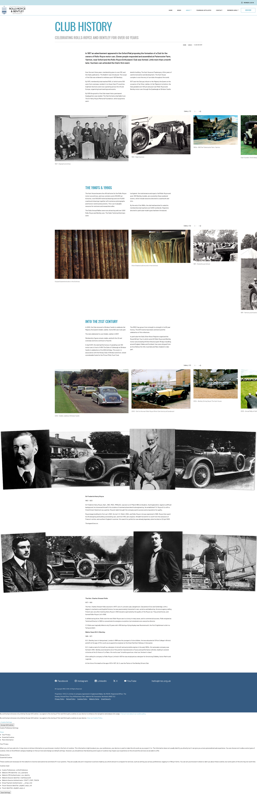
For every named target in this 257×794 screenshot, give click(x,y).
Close (2, 732)
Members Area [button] (232, 10)
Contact (219, 10)
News (179, 10)
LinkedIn (102, 680)
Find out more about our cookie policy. (133, 714)
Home (170, 10)
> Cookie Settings (6, 722)
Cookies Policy (82, 699)
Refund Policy (70, 699)
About (190, 45)
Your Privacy (6, 735)
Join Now (248, 10)
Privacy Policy (59, 699)
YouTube (131, 680)
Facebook (63, 680)
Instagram (83, 680)
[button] (200, 111)
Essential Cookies (8, 737)
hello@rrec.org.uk (161, 680)
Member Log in (248, 2)
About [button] (188, 10)
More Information (8, 740)
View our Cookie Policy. (95, 718)
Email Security (106, 699)
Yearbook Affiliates (203, 10)
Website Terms (94, 699)
